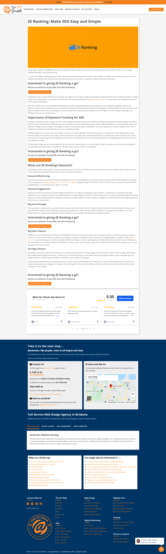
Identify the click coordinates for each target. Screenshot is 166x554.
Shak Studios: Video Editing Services (100, 477)
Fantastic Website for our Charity (43, 464)
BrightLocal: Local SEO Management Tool (102, 480)
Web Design (29, 9)
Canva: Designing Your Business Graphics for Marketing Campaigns (111, 467)
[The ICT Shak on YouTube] (41, 503)
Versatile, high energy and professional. (45, 480)
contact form (49, 368)
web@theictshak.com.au (47, 405)
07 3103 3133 (36, 374)
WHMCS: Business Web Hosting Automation (103, 464)
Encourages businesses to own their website (47, 483)
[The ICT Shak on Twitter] (32, 503)
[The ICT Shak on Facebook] (28, 503)
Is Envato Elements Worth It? (97, 475)
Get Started (87, 9)
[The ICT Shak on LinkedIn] (36, 503)
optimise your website (98, 99)
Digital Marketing (44, 9)
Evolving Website (37, 467)
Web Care (59, 9)
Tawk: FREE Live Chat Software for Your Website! (104, 469)
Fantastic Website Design (40, 477)
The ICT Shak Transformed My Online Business (48, 462)
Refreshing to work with (39, 485)
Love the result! (36, 469)
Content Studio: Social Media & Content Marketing (105, 462)
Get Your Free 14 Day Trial (39, 92)
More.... (97, 9)
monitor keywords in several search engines (60, 182)
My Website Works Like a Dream (42, 475)
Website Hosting (72, 9)
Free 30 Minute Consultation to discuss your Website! (82, 2)
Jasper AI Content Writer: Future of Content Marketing (106, 472)
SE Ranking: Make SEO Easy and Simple (101, 483)
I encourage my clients (39, 472)
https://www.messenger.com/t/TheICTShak (45, 394)
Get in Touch (156, 9)
